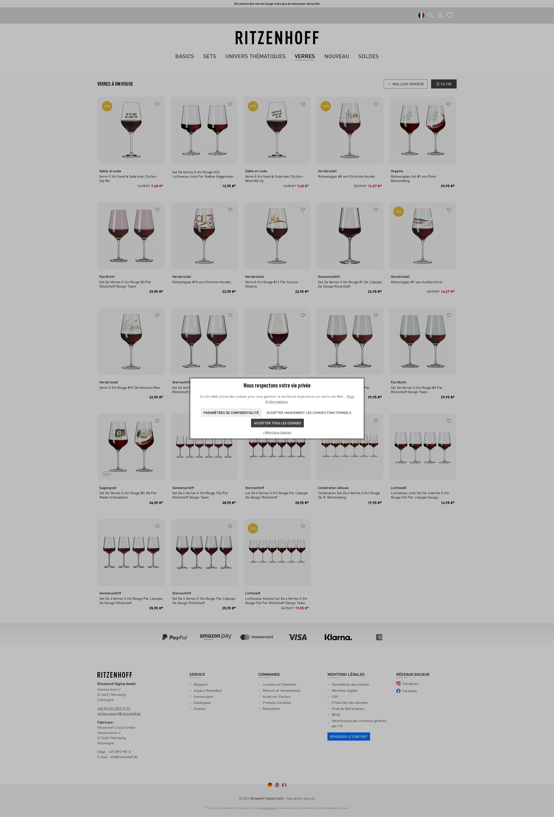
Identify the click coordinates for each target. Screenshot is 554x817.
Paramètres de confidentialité (231, 412)
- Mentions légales (277, 432)
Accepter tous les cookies (277, 423)
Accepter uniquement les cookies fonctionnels (308, 412)
